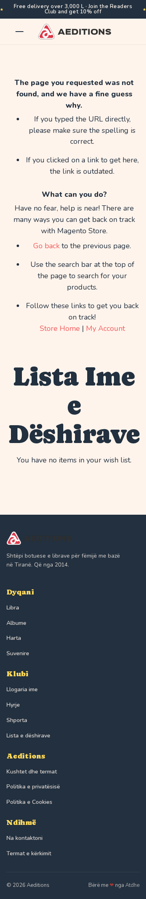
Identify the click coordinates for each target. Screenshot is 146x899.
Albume (16, 623)
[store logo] (70, 31)
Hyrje (13, 705)
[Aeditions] (73, 538)
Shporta (16, 720)
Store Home (60, 328)
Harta (13, 638)
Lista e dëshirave (28, 735)
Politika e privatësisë (33, 786)
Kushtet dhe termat (31, 771)
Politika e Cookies (29, 802)
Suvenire (17, 653)
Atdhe (132, 885)
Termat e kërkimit (28, 853)
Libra (12, 607)
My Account (105, 328)
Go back (46, 246)
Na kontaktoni (24, 838)
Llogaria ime (22, 689)
